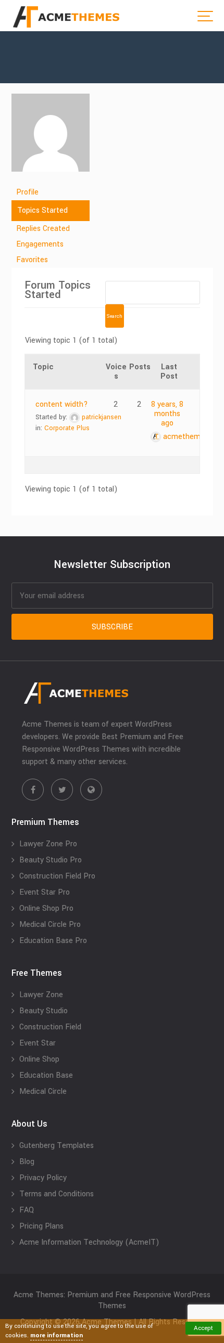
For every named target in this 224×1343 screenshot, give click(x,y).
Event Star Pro (44, 892)
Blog (26, 1161)
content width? (61, 404)
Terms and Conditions (56, 1194)
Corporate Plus (67, 428)
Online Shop (39, 1059)
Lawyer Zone (41, 994)
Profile (27, 192)
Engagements (40, 244)
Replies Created (43, 228)
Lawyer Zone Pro (48, 843)
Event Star (37, 1043)
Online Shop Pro (46, 908)
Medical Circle (43, 1091)
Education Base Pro (53, 940)
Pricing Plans (41, 1226)
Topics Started (42, 210)
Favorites (32, 259)
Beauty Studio (43, 1010)
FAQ (26, 1210)
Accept (203, 1328)
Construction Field (50, 1027)
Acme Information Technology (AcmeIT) (89, 1242)
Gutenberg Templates (56, 1145)
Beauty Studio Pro (50, 860)
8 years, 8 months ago (167, 414)
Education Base (46, 1075)
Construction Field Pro (57, 876)
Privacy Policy (43, 1177)
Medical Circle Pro (50, 924)
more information (56, 1335)
